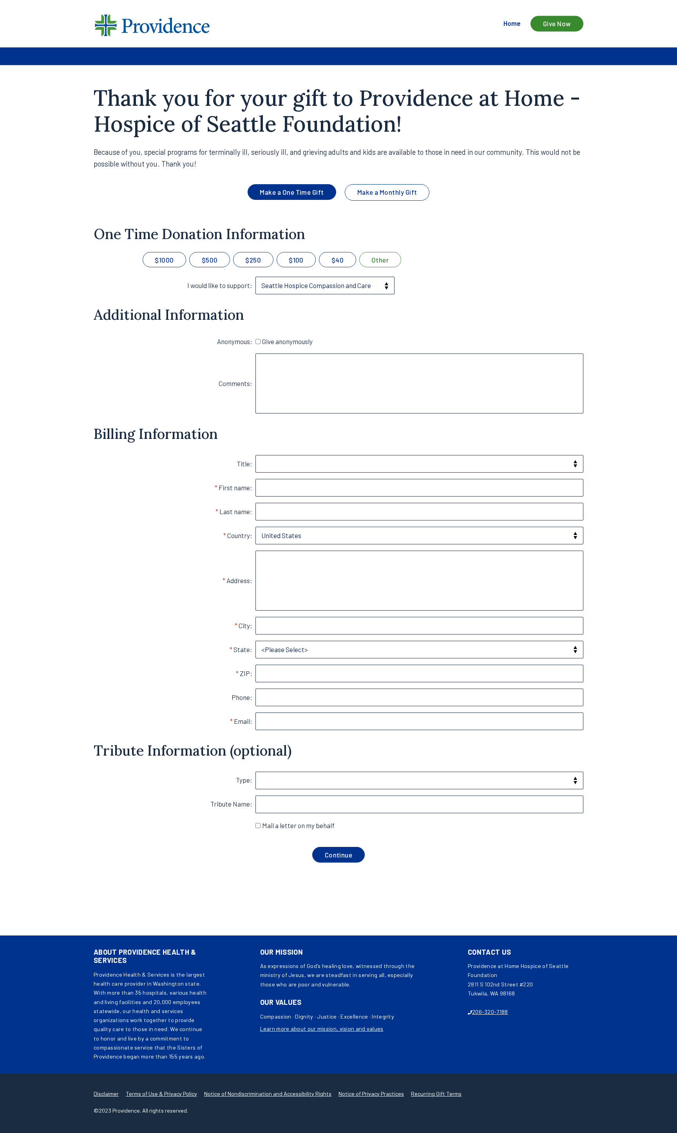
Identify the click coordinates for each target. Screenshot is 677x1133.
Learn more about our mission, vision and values (322, 1028)
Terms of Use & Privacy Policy (161, 1093)
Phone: (242, 697)
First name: (235, 487)
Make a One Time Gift (292, 192)
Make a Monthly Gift (387, 192)
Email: (243, 721)
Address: (239, 580)
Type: (244, 780)
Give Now (557, 23)
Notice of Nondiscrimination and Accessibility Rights (267, 1093)
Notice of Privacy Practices (371, 1093)
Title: (244, 464)
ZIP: (246, 673)
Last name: (235, 511)
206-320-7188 (490, 1011)
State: (243, 649)
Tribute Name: (231, 804)
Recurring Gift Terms (436, 1093)
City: (245, 625)
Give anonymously (287, 341)
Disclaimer (106, 1093)
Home (512, 23)
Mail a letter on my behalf (298, 825)
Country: (239, 535)
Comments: (235, 383)
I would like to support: (219, 285)
